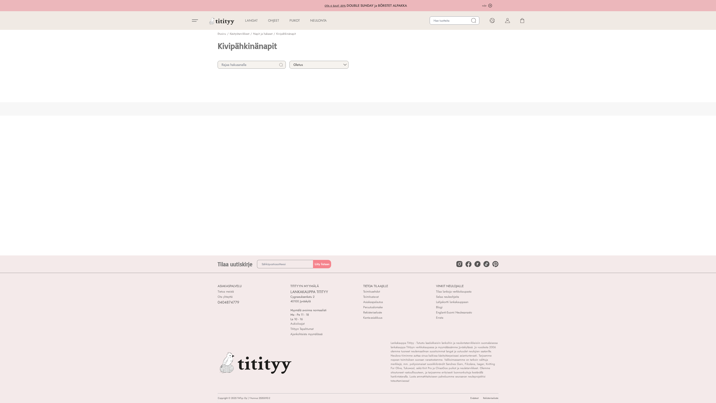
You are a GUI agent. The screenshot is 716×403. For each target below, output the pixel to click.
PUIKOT (294, 20)
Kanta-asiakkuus (372, 317)
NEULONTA (318, 20)
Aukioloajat (297, 323)
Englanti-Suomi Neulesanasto (454, 312)
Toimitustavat (371, 297)
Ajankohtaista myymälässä (306, 334)
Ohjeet (273, 20)
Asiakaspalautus (373, 302)
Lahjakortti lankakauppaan (452, 302)
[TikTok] (486, 264)
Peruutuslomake (373, 307)
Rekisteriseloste (372, 312)
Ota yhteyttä (225, 297)
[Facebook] (468, 264)
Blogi (439, 307)
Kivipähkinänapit (286, 34)
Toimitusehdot (371, 291)
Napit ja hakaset (263, 34)
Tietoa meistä (226, 291)
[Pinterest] (495, 264)
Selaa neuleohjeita (447, 297)
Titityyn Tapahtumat (302, 329)
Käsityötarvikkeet (239, 34)
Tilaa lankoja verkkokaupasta (453, 291)
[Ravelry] (477, 264)
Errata (439, 317)
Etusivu (222, 34)
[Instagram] (459, 264)
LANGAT (251, 20)
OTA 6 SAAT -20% (327, 6)
